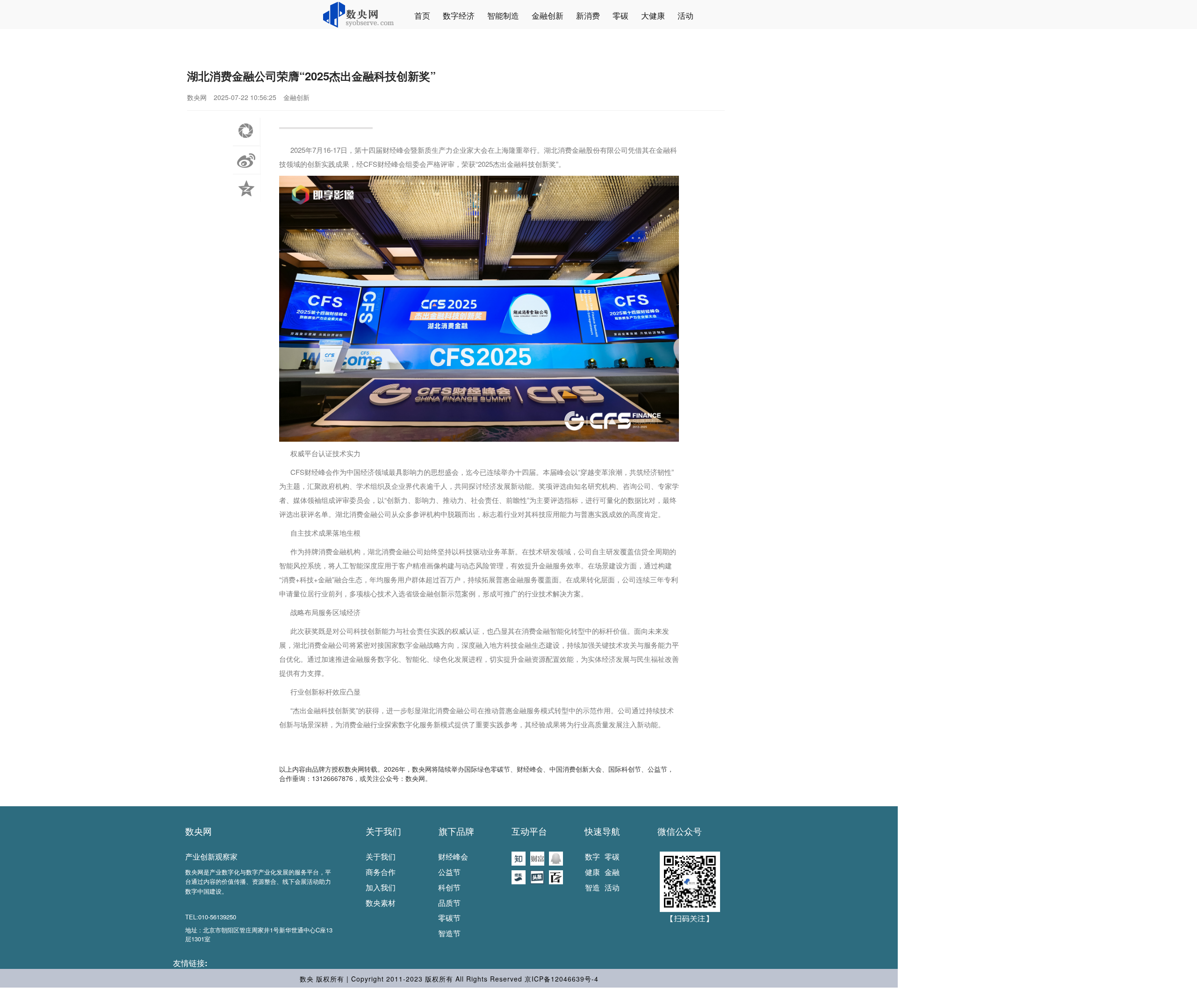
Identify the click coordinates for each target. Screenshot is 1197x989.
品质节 (449, 902)
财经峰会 (453, 856)
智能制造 (503, 15)
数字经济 (459, 15)
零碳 (620, 15)
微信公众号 (679, 831)
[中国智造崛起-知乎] (519, 857)
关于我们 (383, 831)
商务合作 (381, 872)
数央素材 (381, 902)
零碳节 (449, 917)
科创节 (449, 887)
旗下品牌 (456, 831)
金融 (612, 872)
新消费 (588, 15)
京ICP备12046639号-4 (561, 978)
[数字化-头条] (537, 876)
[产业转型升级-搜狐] (519, 876)
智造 (592, 887)
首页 (422, 15)
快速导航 (602, 831)
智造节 (449, 933)
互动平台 (529, 831)
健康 (592, 872)
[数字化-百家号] (556, 876)
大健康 (653, 15)
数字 (592, 856)
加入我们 (381, 887)
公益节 (449, 872)
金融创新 (547, 15)
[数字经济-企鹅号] (556, 857)
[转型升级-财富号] (537, 857)
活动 (685, 15)
